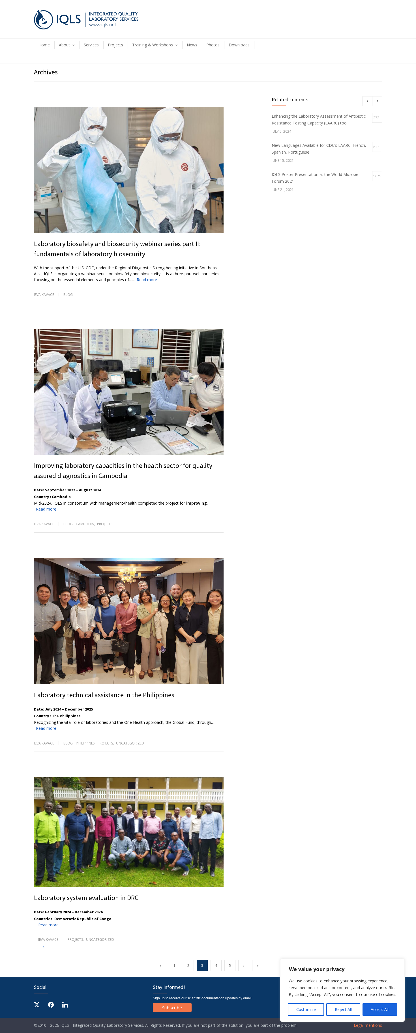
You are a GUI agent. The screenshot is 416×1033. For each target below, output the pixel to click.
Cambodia (85, 524)
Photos (213, 45)
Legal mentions (367, 1025)
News (192, 45)
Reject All (343, 1009)
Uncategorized (130, 743)
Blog (68, 294)
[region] (342, 990)
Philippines (85, 743)
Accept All (380, 1009)
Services (91, 45)
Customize (306, 1009)
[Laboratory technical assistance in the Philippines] (129, 621)
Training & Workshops (152, 45)
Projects (115, 45)
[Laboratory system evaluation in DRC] (129, 832)
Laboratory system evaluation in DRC (86, 897)
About (64, 45)
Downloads (239, 45)
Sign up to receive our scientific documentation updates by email (202, 998)
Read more (147, 279)
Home (44, 45)
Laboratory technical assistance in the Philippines (104, 694)
